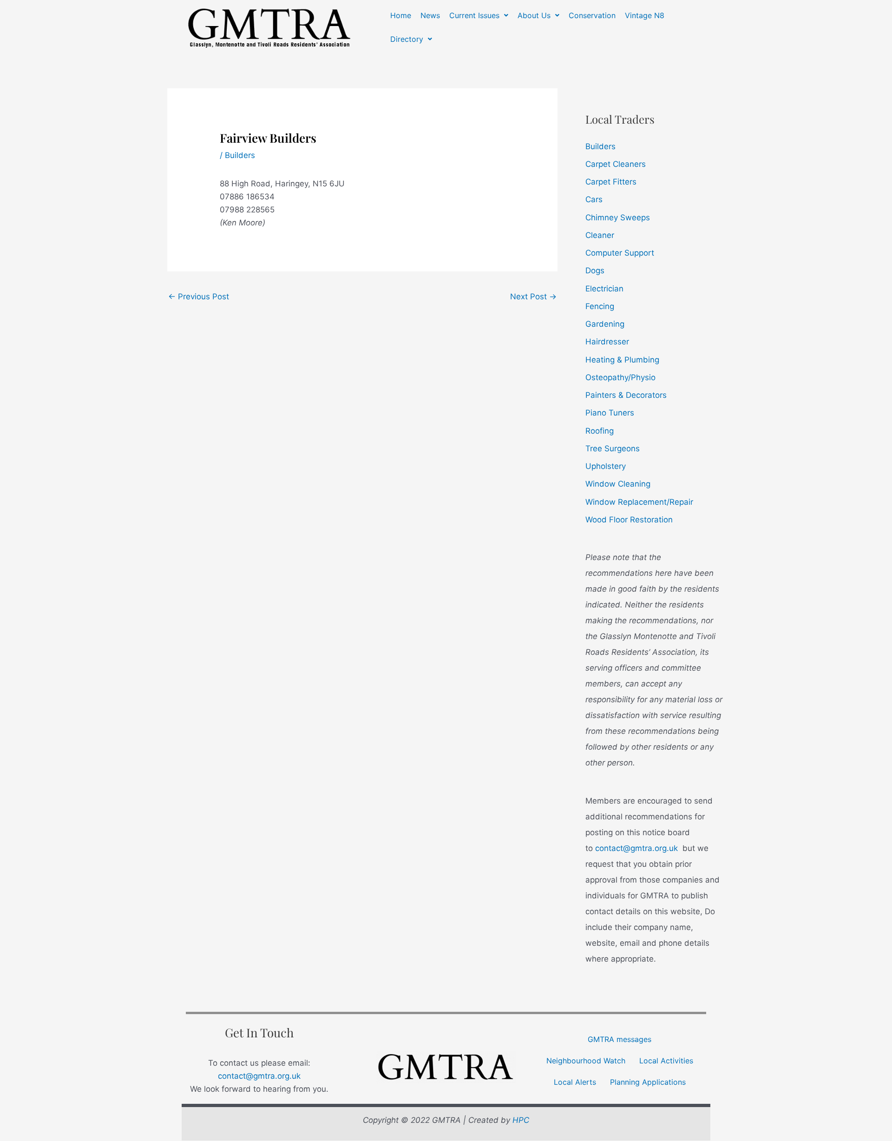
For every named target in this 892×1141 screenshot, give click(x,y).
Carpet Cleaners (615, 164)
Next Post (533, 296)
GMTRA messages (619, 1039)
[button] (479, 15)
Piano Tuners (609, 412)
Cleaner (599, 235)
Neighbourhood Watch (585, 1060)
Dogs (594, 270)
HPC (520, 1120)
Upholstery (605, 466)
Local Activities (666, 1060)
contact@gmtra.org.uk (636, 848)
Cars (594, 199)
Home (400, 15)
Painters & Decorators (626, 395)
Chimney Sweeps (617, 217)
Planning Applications (648, 1082)
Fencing (599, 306)
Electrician (604, 288)
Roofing (599, 430)
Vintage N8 (644, 15)
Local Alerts (575, 1082)
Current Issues (474, 15)
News (430, 15)
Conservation (592, 15)
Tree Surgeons (612, 448)
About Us (534, 15)
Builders (240, 155)
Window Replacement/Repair (639, 502)
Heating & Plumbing (622, 359)
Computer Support (619, 252)
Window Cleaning (617, 483)
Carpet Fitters (610, 181)
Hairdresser (607, 341)
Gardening (604, 324)
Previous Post (198, 296)
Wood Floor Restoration (629, 519)
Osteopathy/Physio (620, 377)
